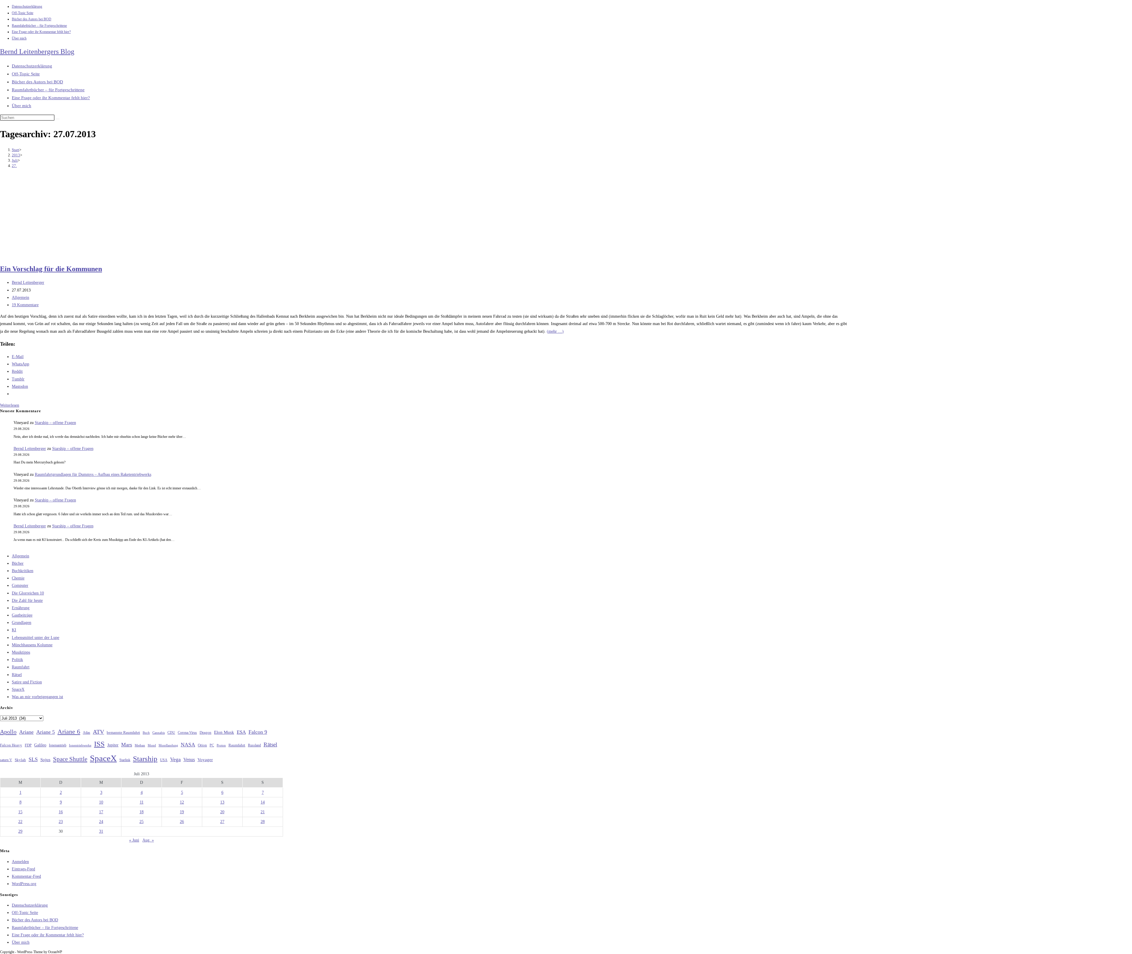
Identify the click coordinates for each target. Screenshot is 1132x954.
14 (263, 802)
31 (101, 831)
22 (20, 821)
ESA (241, 732)
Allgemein (20, 297)
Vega (175, 759)
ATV (98, 731)
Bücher (18, 563)
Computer (20, 585)
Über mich (19, 38)
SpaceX (18, 689)
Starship (145, 759)
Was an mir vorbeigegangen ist (37, 697)
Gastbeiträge (22, 615)
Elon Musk (224, 732)
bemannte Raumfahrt (123, 733)
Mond (152, 745)
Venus (189, 759)
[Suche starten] (58, 119)
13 (222, 802)
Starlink (124, 760)
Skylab (20, 760)
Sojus (45, 759)
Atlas (86, 733)
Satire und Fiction (27, 682)
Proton (221, 745)
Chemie (18, 578)
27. (14, 165)
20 (222, 812)
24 (101, 821)
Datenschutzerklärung (27, 6)
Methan (140, 745)
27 (222, 821)
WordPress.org (24, 884)
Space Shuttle (70, 759)
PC (212, 745)
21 (263, 812)
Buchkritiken (22, 571)
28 (263, 821)
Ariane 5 (45, 732)
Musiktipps (21, 652)
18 (141, 812)
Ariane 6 (68, 731)
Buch (146, 732)
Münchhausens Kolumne (32, 645)
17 (101, 812)
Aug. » (148, 840)
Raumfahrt (20, 667)
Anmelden (20, 861)
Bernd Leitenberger (28, 282)
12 (182, 802)
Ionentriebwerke (80, 745)
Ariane (26, 732)
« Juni (134, 840)
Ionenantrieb (57, 745)
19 (182, 812)
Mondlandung (168, 745)
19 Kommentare (25, 305)
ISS (99, 744)
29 (20, 831)
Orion (202, 745)
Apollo (8, 731)
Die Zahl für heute (27, 600)
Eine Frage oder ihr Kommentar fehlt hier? (41, 32)
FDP (28, 745)
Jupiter (113, 745)
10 (101, 802)
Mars (126, 745)
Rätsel (17, 675)
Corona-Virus (187, 733)
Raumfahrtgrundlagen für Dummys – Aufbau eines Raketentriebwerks (93, 474)
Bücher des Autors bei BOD (31, 19)
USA (163, 760)
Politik (17, 659)
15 (20, 812)
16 (61, 812)
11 (142, 802)
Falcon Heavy (11, 745)
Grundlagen (21, 622)
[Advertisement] (424, 217)
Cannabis (158, 732)
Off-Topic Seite (22, 13)
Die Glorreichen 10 (28, 593)
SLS (33, 759)
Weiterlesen (9, 405)
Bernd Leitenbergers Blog (37, 51)
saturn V (6, 760)
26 (182, 821)
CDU (171, 733)
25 (141, 821)
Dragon (205, 732)
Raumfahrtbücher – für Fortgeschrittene (39, 26)
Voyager (205, 759)
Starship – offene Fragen (55, 422)
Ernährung (20, 608)
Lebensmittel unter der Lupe (35, 637)
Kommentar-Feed (26, 876)
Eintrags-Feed (23, 869)
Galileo (40, 745)
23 (61, 821)
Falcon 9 (258, 732)
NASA (188, 745)
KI (14, 630)
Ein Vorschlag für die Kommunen (51, 269)
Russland (254, 745)
